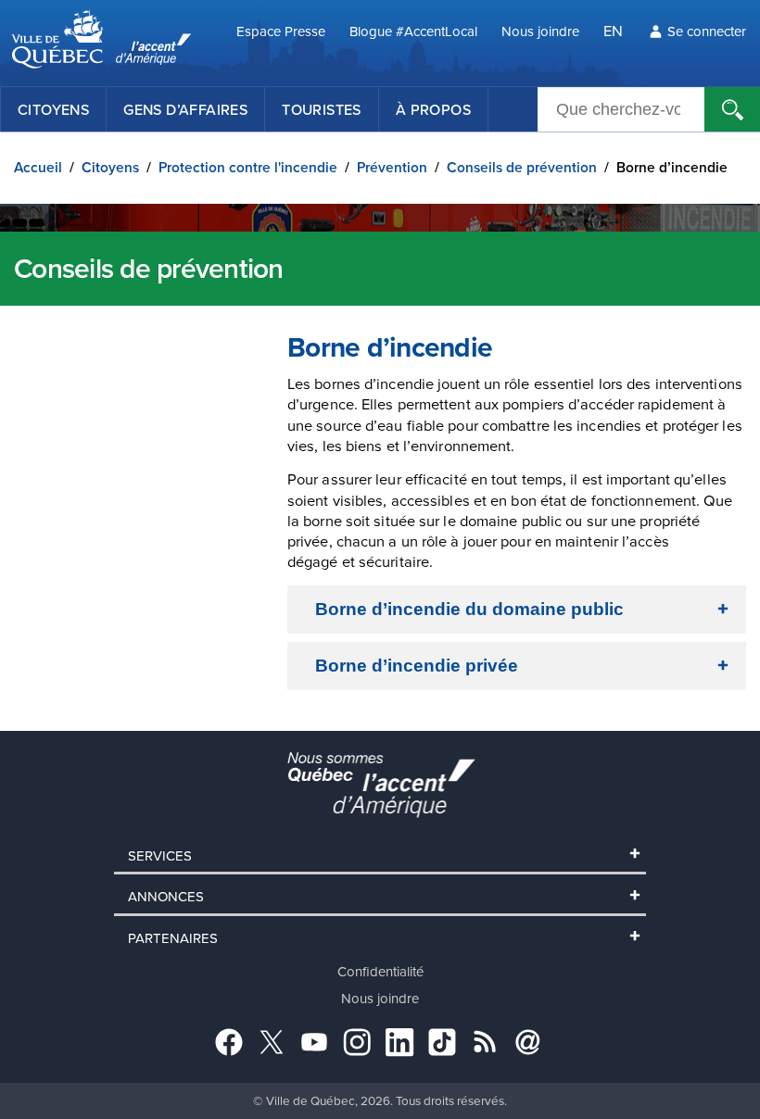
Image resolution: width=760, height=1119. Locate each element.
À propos (433, 109)
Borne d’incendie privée (416, 665)
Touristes (321, 109)
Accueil (38, 167)
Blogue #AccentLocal (413, 31)
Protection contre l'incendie (247, 167)
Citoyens (53, 109)
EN (613, 30)
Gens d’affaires (185, 109)
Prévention (392, 167)
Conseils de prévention (522, 167)
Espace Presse (280, 31)
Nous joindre (540, 31)
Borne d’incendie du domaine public (469, 609)
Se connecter (706, 31)
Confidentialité (380, 971)
